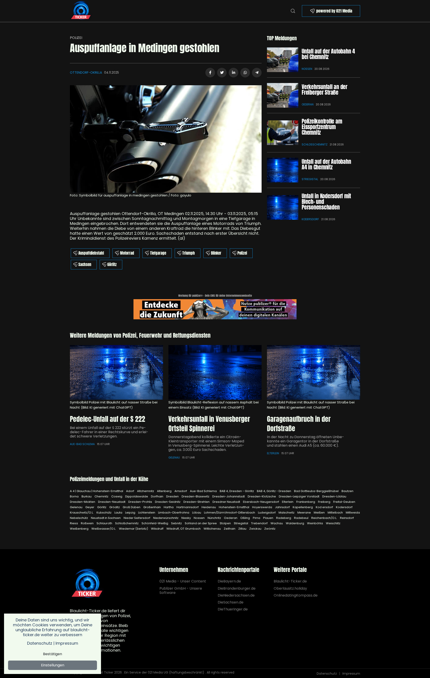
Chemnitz (102, 496)
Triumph (188, 253)
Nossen (307, 69)
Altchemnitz (146, 491)
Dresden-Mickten (83, 502)
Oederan (308, 104)
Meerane (304, 512)
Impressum (351, 673)
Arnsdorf (181, 491)
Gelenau (174, 457)
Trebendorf (259, 523)
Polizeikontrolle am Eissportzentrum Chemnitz (322, 126)
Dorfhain (157, 496)
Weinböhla (315, 523)
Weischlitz (333, 523)
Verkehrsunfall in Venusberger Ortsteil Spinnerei (209, 423)
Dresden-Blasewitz (196, 496)
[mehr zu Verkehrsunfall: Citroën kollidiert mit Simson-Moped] (215, 372)
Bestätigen (52, 654)
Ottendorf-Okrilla (86, 72)
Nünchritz (215, 518)
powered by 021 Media (334, 11)
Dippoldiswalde (137, 496)
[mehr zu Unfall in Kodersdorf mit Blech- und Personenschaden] (282, 207)
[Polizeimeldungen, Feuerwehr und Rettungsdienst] (81, 10)
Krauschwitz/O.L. (82, 512)
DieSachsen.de (230, 602)
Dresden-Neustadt (112, 502)
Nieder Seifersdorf (137, 518)
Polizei (76, 37)
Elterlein (273, 453)
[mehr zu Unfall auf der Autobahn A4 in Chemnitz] (282, 170)
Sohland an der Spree (201, 523)
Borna (74, 496)
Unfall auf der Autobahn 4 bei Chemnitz (328, 54)
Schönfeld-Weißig (155, 523)
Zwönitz (269, 529)
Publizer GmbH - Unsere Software (180, 590)
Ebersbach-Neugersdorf (261, 502)
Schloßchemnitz (314, 144)
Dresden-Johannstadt (228, 496)
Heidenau (209, 507)
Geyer (90, 507)
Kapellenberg (303, 507)
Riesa (74, 523)
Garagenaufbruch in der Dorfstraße (299, 423)
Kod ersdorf (325, 507)
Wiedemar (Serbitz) (134, 529)
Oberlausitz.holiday (290, 588)
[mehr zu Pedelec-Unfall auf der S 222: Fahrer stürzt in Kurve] (116, 372)
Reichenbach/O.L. (324, 518)
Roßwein (87, 523)
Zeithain (230, 529)
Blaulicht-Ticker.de (290, 581)
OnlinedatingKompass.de (296, 595)
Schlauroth (105, 523)
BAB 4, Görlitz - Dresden (274, 491)
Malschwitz (287, 512)
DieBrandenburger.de (237, 588)
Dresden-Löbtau (334, 496)
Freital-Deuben (344, 502)
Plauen (268, 518)
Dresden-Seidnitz (168, 502)
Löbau (197, 512)
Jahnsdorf (282, 507)
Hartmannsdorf (187, 507)
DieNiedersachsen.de (236, 595)
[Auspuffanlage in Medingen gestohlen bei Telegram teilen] (257, 72)
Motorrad (127, 253)
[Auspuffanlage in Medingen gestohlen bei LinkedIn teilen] (233, 72)
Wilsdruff (157, 529)
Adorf (130, 491)
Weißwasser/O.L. (104, 529)
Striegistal (310, 179)
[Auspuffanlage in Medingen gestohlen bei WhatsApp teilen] (245, 72)
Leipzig (130, 512)
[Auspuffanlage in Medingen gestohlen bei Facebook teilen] (210, 72)
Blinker (216, 253)
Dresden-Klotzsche (262, 496)
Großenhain (152, 507)
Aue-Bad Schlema (82, 444)
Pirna (257, 518)
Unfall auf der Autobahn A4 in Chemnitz (326, 164)
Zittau (242, 529)
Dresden (172, 496)
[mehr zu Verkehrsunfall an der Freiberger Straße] (282, 95)
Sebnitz (177, 523)
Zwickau (255, 529)
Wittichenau (212, 529)
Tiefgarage (158, 253)
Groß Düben (132, 507)
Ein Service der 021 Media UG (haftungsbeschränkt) (164, 672)
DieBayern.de (229, 581)
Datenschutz (327, 673)
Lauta (118, 512)
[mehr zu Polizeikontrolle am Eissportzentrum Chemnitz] (282, 132)
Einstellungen (52, 665)
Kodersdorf (310, 219)
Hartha (169, 507)
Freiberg (324, 502)
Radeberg (284, 518)
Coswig (117, 496)
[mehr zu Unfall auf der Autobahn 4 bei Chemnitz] (282, 59)
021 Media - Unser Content (182, 581)
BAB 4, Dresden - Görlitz (237, 491)
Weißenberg (79, 529)
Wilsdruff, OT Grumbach (183, 529)
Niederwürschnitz (166, 518)
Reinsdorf (347, 518)
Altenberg (164, 491)
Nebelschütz (79, 518)
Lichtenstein (147, 512)
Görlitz (112, 264)
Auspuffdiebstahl (91, 253)
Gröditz (114, 507)
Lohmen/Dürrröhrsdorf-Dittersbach (230, 512)
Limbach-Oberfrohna (174, 512)
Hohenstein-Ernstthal (234, 507)
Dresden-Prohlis (140, 502)
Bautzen (347, 491)
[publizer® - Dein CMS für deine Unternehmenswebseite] (215, 309)
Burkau (87, 496)
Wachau (277, 523)
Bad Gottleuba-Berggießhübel (316, 491)
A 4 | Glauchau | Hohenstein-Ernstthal (97, 491)
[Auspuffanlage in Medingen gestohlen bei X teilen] (222, 72)
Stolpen (226, 523)
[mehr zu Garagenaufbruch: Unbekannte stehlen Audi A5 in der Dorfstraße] (313, 372)
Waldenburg (295, 523)
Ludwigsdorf (267, 512)
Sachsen (84, 264)
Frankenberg (306, 502)
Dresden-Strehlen (196, 502)
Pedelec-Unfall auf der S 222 (107, 419)
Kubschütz (104, 512)
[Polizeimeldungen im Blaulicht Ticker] (87, 584)
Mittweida (353, 512)
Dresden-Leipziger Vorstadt (299, 496)
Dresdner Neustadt (227, 502)
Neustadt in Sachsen (106, 518)
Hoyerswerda (262, 507)
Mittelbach (336, 512)
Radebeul (301, 518)
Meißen (319, 512)
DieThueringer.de (233, 609)
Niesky (186, 518)
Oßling (245, 518)
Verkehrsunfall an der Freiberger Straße (324, 89)
